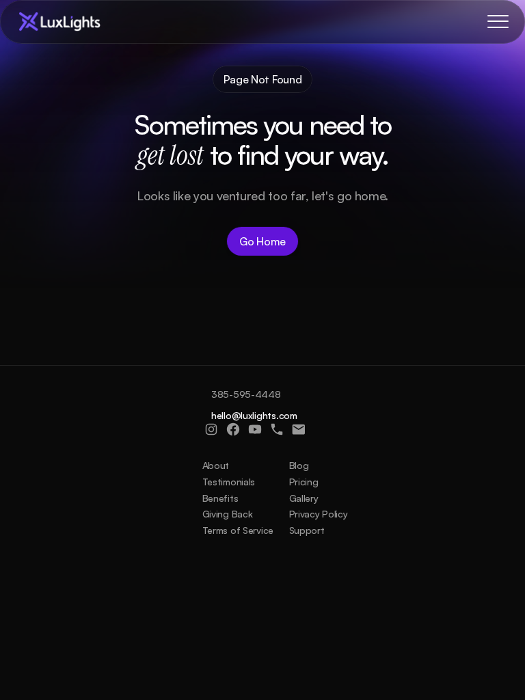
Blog (299, 465)
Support (307, 530)
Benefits (220, 498)
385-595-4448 (246, 394)
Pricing (304, 481)
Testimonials (229, 481)
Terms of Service (238, 530)
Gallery (304, 498)
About (216, 465)
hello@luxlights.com (254, 415)
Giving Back (227, 514)
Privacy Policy (318, 514)
